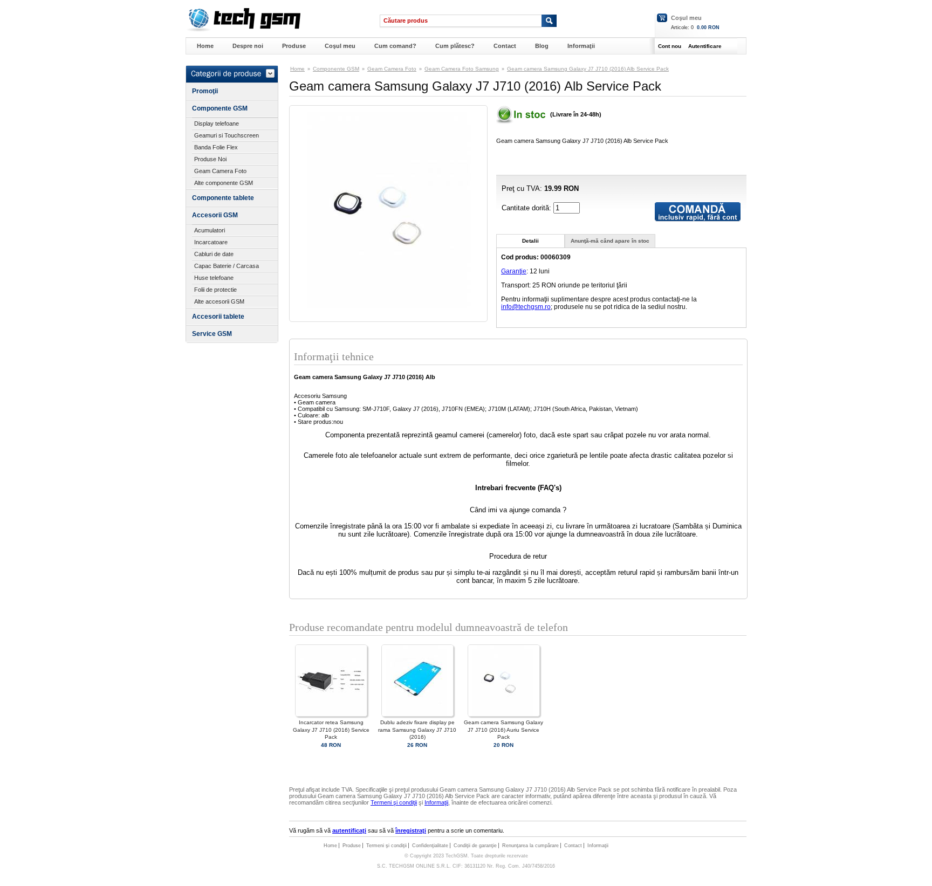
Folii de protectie (215, 289)
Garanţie (513, 271)
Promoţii (205, 91)
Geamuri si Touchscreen (226, 135)
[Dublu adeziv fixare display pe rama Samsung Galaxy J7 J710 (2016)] (417, 715)
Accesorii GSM (215, 215)
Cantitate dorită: (527, 208)
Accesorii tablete (218, 316)
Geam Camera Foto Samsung (461, 69)
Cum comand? (395, 46)
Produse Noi (210, 159)
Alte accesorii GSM (219, 301)
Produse (294, 46)
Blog (542, 46)
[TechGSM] (243, 29)
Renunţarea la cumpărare (530, 845)
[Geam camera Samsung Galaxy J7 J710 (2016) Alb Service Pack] (388, 306)
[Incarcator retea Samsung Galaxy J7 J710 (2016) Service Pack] (331, 715)
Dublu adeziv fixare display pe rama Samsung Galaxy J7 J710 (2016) (417, 729)
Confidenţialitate (430, 845)
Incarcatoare (211, 242)
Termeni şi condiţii (394, 802)
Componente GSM (220, 108)
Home (205, 46)
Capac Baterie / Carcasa (226, 266)
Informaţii (581, 46)
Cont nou (669, 46)
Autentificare (705, 46)
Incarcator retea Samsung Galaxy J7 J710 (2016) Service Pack (331, 729)
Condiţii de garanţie (475, 845)
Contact (505, 46)
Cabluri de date (214, 254)
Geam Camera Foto (220, 171)
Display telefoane (216, 123)
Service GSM (212, 334)
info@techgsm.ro (526, 307)
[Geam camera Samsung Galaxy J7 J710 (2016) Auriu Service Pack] (504, 715)
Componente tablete (223, 198)
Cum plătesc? (455, 46)
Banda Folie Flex (216, 147)
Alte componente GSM (223, 183)
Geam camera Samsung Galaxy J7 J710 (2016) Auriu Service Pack (503, 729)
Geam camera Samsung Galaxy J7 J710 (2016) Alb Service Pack (588, 69)
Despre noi (247, 46)
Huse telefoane (214, 277)
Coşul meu (686, 18)
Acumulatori (209, 230)
